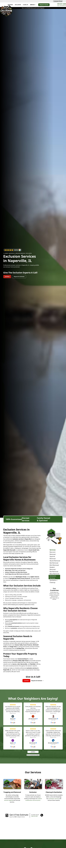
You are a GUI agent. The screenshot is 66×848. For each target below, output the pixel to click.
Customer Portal (58, 1)
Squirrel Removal (53, 557)
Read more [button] (13, 713)
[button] (33, 4)
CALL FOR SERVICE (61, 5)
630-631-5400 (61, 4)
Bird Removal (54, 565)
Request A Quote (44, 4)
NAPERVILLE (12, 253)
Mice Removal (54, 574)
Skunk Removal (55, 561)
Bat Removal (54, 563)
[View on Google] (12, 716)
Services (52, 550)
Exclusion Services (53, 577)
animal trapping (8, 800)
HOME (6, 253)
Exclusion (18, 4)
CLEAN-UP (25, 4)
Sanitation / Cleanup (53, 581)
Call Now (7, 276)
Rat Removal (54, 572)
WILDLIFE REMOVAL (20, 253)
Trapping (10, 4)
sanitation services (54, 798)
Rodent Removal (53, 568)
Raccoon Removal (53, 553)
